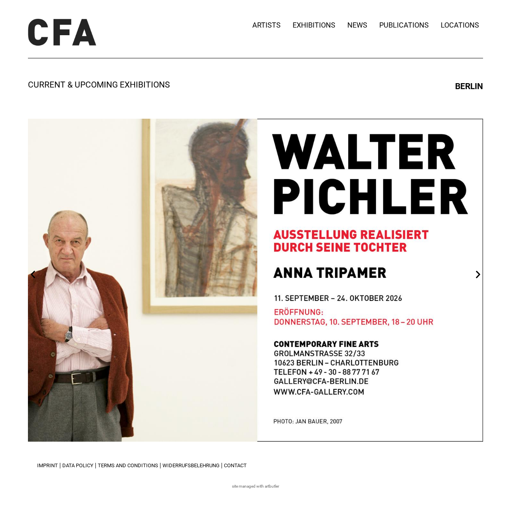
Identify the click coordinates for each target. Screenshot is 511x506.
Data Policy (77, 465)
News (357, 25)
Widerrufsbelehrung (191, 465)
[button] (33, 274)
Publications (404, 25)
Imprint (47, 465)
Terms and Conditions (128, 465)
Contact (235, 465)
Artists (266, 25)
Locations (460, 25)
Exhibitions (314, 25)
